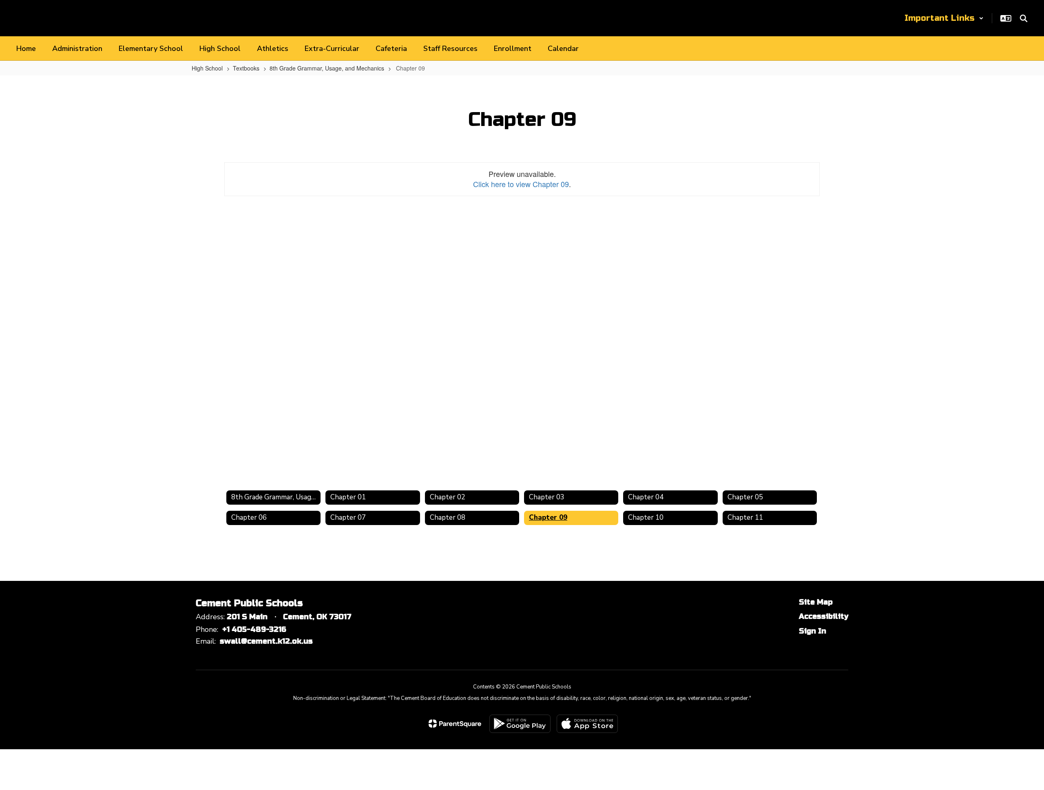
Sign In (812, 631)
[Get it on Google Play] (520, 724)
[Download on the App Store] (587, 724)
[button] (944, 18)
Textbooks (246, 68)
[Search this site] (1024, 18)
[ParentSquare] (455, 723)
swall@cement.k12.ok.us (266, 641)
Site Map (816, 602)
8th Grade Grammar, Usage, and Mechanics (327, 68)
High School (207, 68)
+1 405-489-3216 (254, 629)
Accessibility (823, 616)
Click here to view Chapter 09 (521, 184)
